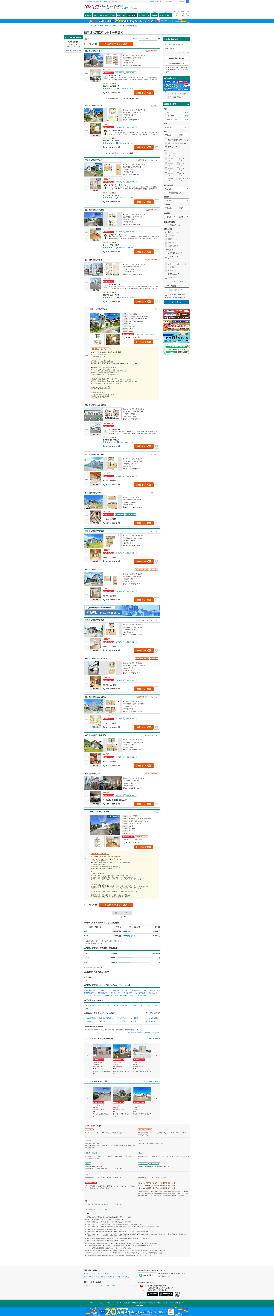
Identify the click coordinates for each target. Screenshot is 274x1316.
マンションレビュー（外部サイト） (133, 1250)
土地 (147, 15)
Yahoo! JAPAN (154, 2)
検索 (187, 1)
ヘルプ (162, 2)
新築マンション (98, 15)
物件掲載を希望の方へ (139, 1303)
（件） (88, 931)
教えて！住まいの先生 (108, 1285)
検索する (178, 302)
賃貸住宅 (88, 15)
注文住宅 (142, 15)
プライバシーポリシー (97, 1303)
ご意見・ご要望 (162, 1303)
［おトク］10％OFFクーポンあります (127, 8)
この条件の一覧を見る (153, 1038)
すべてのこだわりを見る (180, 282)
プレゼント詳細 (98, 1188)
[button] (87, 1047)
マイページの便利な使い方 (73, 50)
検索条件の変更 (170, 104)
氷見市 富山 (182, 2)
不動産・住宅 (88, 1273)
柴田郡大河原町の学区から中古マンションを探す (143, 1033)
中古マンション (110, 15)
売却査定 (155, 15)
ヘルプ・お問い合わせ (176, 1303)
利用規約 (127, 1303)
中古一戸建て (132, 15)
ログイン (109, 8)
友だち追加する (149, 1275)
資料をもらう (143, 92)
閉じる (126, 36)
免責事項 (152, 1303)
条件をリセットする (183, 53)
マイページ (178, 70)
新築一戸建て (121, 15)
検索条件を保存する (138, 35)
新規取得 (120, 6)
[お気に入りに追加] (156, 92)
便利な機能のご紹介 (164, 1276)
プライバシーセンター (114, 1303)
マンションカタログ (91, 1285)
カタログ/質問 (164, 15)
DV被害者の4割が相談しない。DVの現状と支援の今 (101, 2)
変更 (186, 112)
